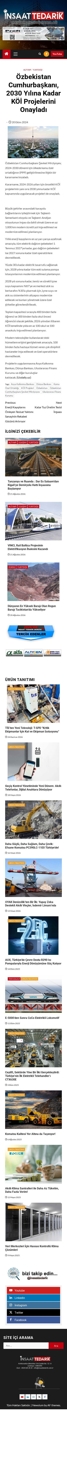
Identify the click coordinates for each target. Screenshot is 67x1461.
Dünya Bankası (43, 384)
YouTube (57, 53)
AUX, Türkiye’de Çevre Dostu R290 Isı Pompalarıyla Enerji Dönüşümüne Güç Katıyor (33, 961)
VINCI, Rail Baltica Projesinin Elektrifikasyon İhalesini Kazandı (28, 547)
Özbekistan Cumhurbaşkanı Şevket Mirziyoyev (33, 390)
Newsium (37, 1405)
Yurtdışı (37, 69)
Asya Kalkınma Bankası (22, 384)
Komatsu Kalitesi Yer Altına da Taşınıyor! (30, 1134)
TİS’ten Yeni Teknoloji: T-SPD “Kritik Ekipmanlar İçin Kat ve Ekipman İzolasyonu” (32, 729)
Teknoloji (14, 979)
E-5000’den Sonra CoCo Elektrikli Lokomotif (32, 1018)
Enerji (12, 567)
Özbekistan (41, 388)
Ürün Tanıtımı (16, 689)
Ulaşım (22, 442)
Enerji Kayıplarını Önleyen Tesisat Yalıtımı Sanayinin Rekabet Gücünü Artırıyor (19, 412)
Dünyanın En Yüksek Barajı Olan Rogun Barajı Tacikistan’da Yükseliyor (32, 607)
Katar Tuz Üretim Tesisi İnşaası (48, 407)
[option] (14, 653)
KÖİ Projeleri (27, 388)
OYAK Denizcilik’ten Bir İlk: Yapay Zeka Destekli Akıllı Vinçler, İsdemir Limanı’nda (30, 903)
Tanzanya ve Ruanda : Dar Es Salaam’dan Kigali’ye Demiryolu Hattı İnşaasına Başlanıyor (33, 485)
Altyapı (27, 69)
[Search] (40, 54)
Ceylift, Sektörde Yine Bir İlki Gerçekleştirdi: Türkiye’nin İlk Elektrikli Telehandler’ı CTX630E (32, 1076)
